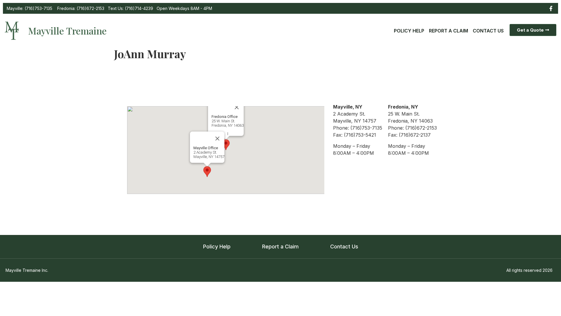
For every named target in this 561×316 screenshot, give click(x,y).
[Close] (217, 138)
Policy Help (409, 31)
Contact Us (488, 31)
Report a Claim (448, 31)
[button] (207, 171)
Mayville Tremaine (67, 30)
